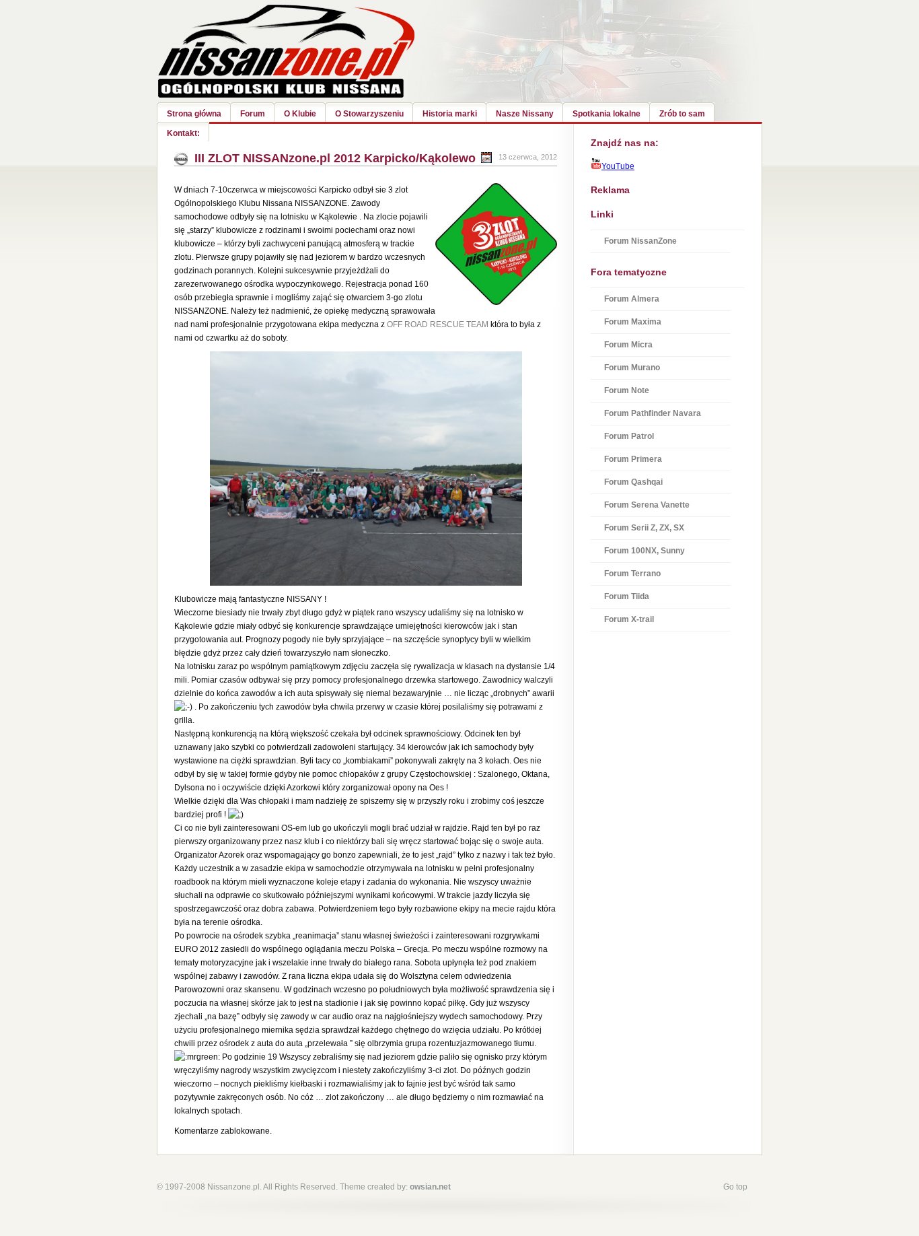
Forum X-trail (629, 619)
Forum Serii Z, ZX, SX (644, 528)
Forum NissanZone (640, 241)
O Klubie (300, 113)
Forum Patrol (629, 436)
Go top (735, 1187)
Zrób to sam (682, 113)
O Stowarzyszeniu (369, 113)
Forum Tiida (626, 596)
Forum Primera (633, 459)
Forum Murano (632, 367)
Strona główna (194, 113)
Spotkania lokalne (606, 113)
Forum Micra (628, 344)
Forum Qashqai (633, 482)
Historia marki (449, 113)
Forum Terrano (632, 573)
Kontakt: (183, 133)
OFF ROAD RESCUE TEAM (437, 324)
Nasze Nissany (525, 113)
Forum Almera (631, 299)
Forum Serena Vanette (647, 505)
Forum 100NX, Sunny (644, 550)
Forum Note (626, 390)
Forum (252, 113)
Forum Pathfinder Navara (652, 413)
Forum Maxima (632, 322)
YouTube (617, 166)
